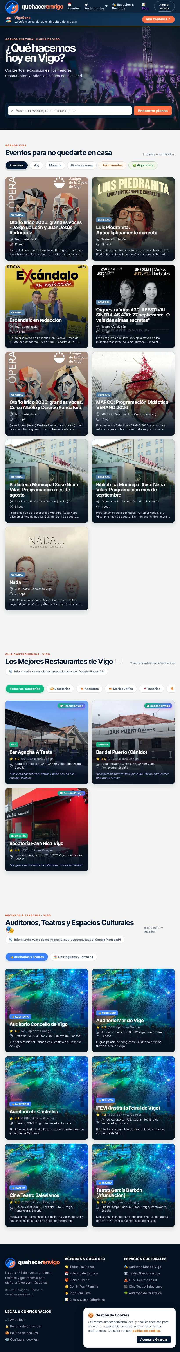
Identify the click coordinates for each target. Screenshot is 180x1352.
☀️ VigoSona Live (78, 1293)
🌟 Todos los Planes (80, 1267)
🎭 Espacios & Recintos (123, 6)
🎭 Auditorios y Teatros (27, 957)
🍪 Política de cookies (21, 1333)
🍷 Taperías (151, 688)
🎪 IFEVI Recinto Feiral (140, 1280)
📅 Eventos (74, 6)
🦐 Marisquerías (121, 688)
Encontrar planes (153, 110)
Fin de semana (82, 165)
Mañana (55, 165)
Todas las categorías (25, 688)
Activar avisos (164, 6)
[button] (46, 219)
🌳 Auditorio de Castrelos (143, 1293)
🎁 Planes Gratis (77, 1280)
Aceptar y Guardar (153, 1339)
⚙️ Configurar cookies (21, 1339)
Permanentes (112, 165)
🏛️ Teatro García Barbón (142, 1273)
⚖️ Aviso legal (15, 1319)
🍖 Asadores (89, 688)
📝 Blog (145, 6)
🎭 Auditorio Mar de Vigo (142, 1267)
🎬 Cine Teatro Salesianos (143, 1286)
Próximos (17, 165)
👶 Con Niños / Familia (81, 1286)
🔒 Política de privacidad (23, 1326)
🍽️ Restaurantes (96, 6)
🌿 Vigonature (142, 165)
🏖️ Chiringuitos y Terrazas (73, 957)
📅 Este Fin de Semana (81, 1273)
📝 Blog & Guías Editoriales (85, 1299)
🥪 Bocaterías (60, 688)
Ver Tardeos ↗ (158, 19)
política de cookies (146, 1330)
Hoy (36, 165)
